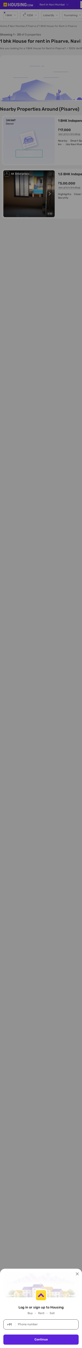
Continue (41, 1339)
